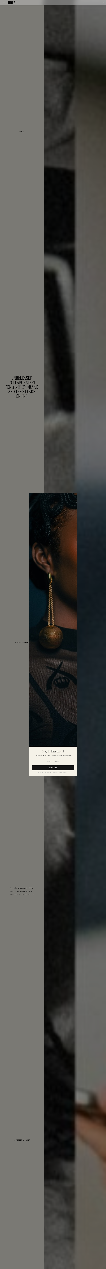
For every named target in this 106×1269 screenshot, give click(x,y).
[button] (2, 2)
